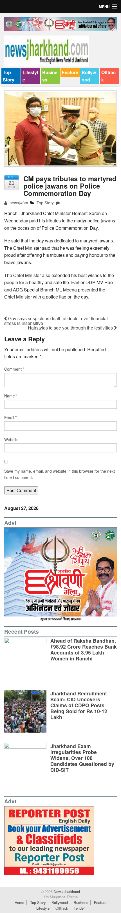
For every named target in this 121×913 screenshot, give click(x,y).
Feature (70, 72)
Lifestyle (30, 76)
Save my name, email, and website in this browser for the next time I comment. (59, 474)
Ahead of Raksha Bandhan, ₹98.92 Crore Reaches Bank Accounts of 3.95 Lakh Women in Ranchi (83, 649)
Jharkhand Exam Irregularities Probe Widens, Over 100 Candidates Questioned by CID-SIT (82, 757)
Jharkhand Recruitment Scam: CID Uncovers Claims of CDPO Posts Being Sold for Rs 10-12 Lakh (78, 705)
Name (10, 396)
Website (11, 439)
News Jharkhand (66, 891)
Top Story (8, 76)
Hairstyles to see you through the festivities (71, 327)
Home (19, 902)
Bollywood (89, 76)
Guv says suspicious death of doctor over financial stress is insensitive (56, 320)
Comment (14, 369)
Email (10, 417)
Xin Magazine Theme (60, 896)
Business (49, 76)
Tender (79, 908)
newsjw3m (18, 202)
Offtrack (108, 76)
